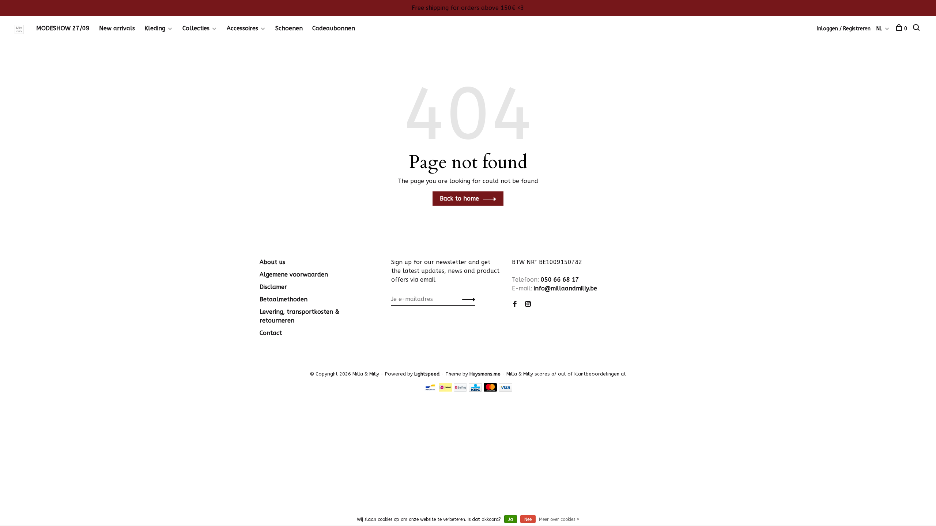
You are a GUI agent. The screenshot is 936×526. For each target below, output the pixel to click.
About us (272, 262)
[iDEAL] (445, 389)
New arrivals (117, 28)
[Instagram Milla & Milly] (528, 304)
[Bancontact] (430, 389)
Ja (510, 519)
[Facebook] (515, 304)
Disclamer (273, 286)
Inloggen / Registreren (844, 29)
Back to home (459, 198)
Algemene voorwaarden (294, 274)
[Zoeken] (917, 29)
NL (879, 29)
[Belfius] (460, 389)
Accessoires (242, 28)
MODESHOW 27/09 (63, 28)
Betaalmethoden (283, 299)
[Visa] (505, 389)
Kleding (154, 28)
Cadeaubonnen (333, 28)
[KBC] (475, 389)
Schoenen (289, 28)
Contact (271, 332)
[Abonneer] (466, 299)
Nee (528, 519)
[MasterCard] (490, 389)
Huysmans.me (485, 374)
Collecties (196, 28)
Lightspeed (426, 374)
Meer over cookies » (559, 519)
